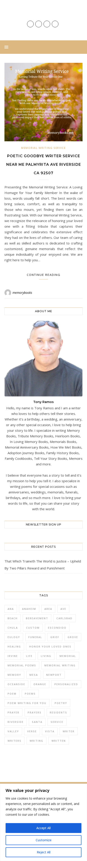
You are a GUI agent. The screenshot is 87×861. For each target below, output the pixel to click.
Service (57, 722)
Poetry (61, 703)
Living (46, 656)
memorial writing (60, 665)
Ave (63, 608)
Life (29, 656)
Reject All (43, 852)
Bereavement (37, 618)
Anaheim (29, 608)
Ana (11, 608)
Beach (13, 618)
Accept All (43, 828)
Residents (58, 712)
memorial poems (22, 665)
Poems (30, 693)
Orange (39, 684)
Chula (13, 627)
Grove (73, 637)
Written (59, 740)
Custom (33, 627)
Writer (69, 731)
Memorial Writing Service (43, 148)
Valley (13, 731)
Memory (14, 674)
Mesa (33, 674)
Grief (54, 637)
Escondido (57, 627)
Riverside (16, 722)
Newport (54, 674)
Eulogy (14, 637)
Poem (12, 693)
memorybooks (22, 292)
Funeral (35, 637)
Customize (44, 840)
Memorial (68, 656)
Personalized (66, 684)
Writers (14, 740)
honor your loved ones (50, 646)
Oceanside (16, 684)
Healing (14, 646)
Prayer (13, 712)
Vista (49, 731)
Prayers (34, 712)
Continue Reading (43, 275)
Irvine (13, 656)
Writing (36, 740)
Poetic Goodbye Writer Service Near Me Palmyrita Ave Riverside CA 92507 (43, 164)
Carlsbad (64, 618)
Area (48, 608)
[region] (43, 822)
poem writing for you (27, 703)
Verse (32, 731)
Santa (37, 722)
